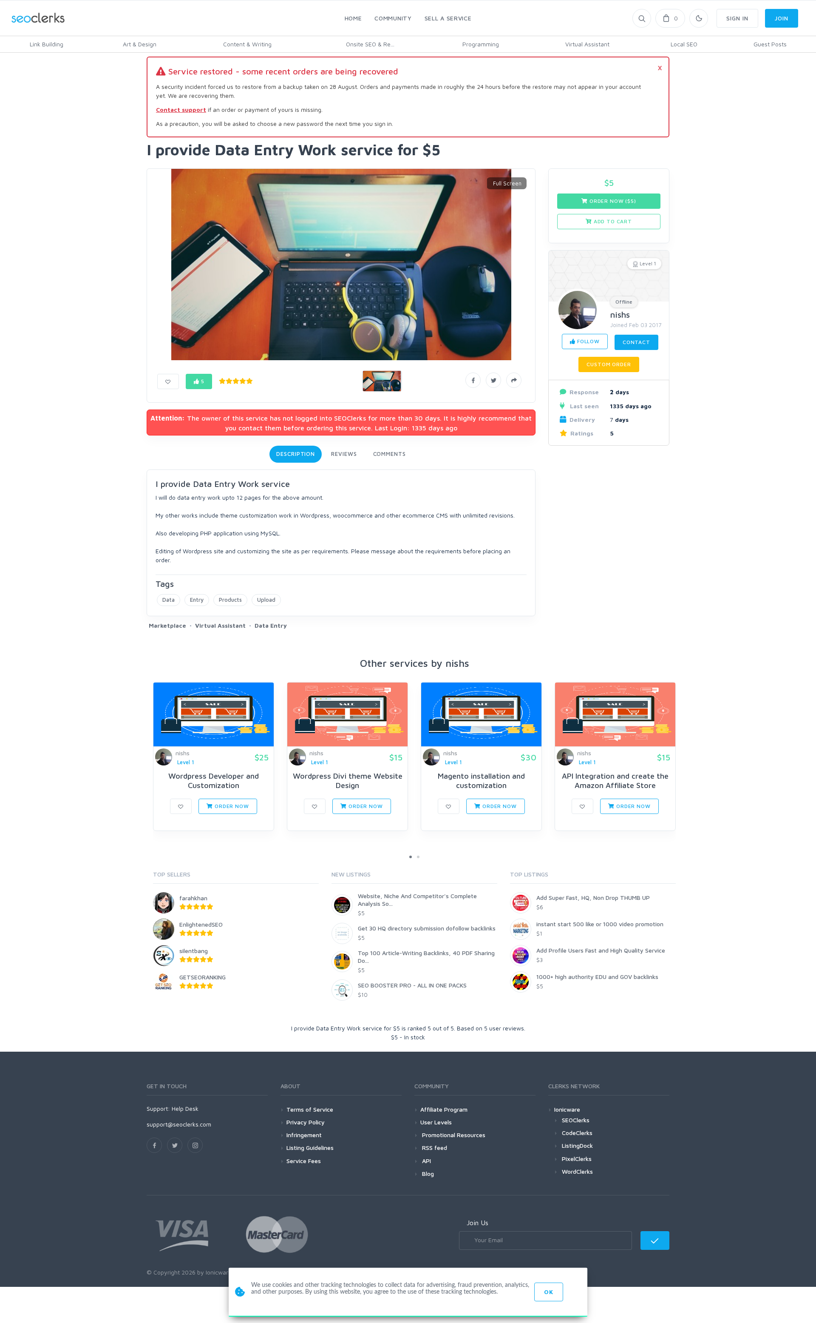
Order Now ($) (612, 201)
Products (230, 599)
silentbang (193, 950)
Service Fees (303, 1160)
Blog (427, 1173)
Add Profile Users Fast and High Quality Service (600, 950)
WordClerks (577, 1171)
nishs (620, 314)
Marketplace (167, 625)
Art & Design (139, 44)
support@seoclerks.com (179, 1124)
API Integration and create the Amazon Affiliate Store (615, 780)
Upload (266, 599)
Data (168, 599)
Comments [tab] (389, 453)
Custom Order (608, 364)
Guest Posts (770, 44)
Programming (480, 44)
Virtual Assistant (587, 44)
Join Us (477, 1222)
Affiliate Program (444, 1109)
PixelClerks (577, 1158)
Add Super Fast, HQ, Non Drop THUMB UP (593, 897)
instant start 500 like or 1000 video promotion (599, 924)
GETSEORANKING (202, 977)
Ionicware (567, 1109)
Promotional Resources (452, 1134)
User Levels (436, 1122)
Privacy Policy (305, 1122)
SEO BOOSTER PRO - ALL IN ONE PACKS (412, 985)
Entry (197, 599)
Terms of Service (309, 1109)
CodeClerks (577, 1132)
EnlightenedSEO (201, 924)
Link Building (46, 44)
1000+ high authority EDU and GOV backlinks (597, 976)
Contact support (181, 109)
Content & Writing (247, 44)
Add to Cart (612, 221)
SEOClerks (575, 1120)
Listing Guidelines (310, 1147)
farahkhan (193, 898)
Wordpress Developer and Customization (213, 780)
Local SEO (684, 44)
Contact (636, 342)
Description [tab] (295, 453)
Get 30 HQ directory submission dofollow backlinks (427, 928)
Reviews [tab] (344, 453)
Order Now (231, 806)
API (425, 1160)
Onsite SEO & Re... (370, 44)
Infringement (304, 1134)
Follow (587, 341)
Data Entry (271, 625)
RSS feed (433, 1147)
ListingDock (577, 1145)
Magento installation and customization (481, 780)
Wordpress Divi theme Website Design (347, 780)
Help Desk (185, 1108)
